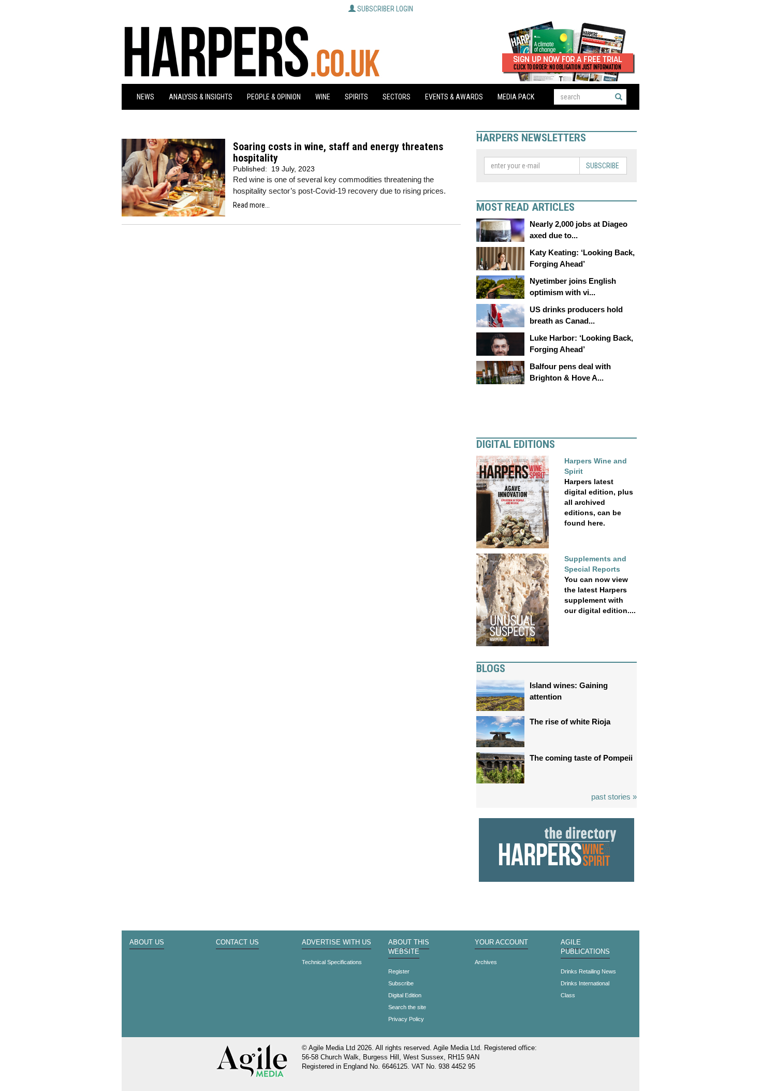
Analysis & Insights (200, 97)
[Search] (618, 97)
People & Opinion (274, 97)
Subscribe (602, 166)
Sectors (397, 97)
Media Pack (515, 97)
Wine (322, 97)
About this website (408, 947)
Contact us (237, 942)
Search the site (407, 1007)
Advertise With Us (336, 942)
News (145, 97)
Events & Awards (454, 97)
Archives (486, 962)
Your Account (501, 942)
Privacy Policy (406, 1019)
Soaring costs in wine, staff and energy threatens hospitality (338, 152)
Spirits (356, 97)
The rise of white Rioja (570, 721)
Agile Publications (585, 947)
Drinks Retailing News (588, 971)
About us (146, 942)
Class (568, 995)
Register (398, 971)
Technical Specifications (332, 962)
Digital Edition (404, 995)
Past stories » (614, 796)
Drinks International (585, 983)
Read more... (251, 205)
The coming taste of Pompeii (581, 757)
